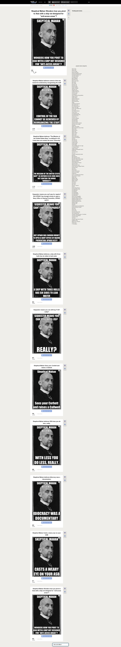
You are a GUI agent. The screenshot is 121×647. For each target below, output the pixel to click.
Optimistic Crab (75, 163)
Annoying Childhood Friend (77, 73)
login (89, 2)
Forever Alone (74, 112)
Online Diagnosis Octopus (76, 162)
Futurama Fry (74, 117)
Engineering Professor (76, 103)
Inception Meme (75, 142)
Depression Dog (75, 100)
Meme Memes (74, 156)
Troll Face (73, 218)
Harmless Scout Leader (76, 124)
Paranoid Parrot (75, 167)
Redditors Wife (74, 178)
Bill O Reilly (74, 83)
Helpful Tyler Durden (75, 126)
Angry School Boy (75, 72)
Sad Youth (74, 184)
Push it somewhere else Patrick (77, 174)
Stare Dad (73, 208)
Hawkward (74, 125)
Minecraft (73, 155)
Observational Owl (75, 161)
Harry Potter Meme (75, 136)
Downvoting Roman (75, 101)
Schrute (73, 186)
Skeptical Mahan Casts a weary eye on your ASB (47, 534)
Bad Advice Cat (75, 79)
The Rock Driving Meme (76, 215)
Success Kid (74, 210)
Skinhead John (74, 203)
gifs (66, 5)
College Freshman (75, 90)
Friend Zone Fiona (75, 115)
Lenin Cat (73, 153)
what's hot (40, 2)
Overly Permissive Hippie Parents (78, 166)
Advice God (74, 70)
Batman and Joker (75, 80)
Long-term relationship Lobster (77, 154)
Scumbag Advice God (76, 189)
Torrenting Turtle (75, 216)
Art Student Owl (75, 77)
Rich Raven (74, 181)
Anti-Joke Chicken (75, 76)
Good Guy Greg (75, 121)
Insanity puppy (74, 143)
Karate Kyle (74, 150)
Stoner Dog (74, 209)
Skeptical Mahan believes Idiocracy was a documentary (46, 478)
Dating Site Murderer (75, 98)
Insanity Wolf (74, 144)
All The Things (74, 71)
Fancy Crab (74, 109)
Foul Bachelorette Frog (76, 114)
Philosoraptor (74, 169)
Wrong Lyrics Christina (76, 221)
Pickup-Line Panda (75, 172)
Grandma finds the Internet (77, 123)
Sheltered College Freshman (77, 198)
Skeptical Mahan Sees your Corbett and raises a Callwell (46, 367)
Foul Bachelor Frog (75, 113)
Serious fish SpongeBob (76, 196)
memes (63, 5)
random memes (49, 2)
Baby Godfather (75, 78)
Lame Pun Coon (75, 151)
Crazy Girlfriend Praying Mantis (77, 95)
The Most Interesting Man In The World (79, 214)
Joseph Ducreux (75, 148)
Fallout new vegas (75, 107)
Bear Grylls (74, 82)
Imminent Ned (74, 141)
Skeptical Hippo (75, 202)
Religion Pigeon (75, 180)
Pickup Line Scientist (76, 171)
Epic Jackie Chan (75, 104)
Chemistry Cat (74, 89)
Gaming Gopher (75, 119)
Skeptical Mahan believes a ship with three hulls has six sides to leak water (46, 255)
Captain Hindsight (75, 88)
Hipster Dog (74, 131)
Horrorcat (73, 138)
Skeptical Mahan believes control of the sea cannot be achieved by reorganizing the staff (46, 82)
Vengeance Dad (75, 220)
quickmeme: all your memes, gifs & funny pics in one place (33, 2)
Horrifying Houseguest (76, 137)
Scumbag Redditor (75, 193)
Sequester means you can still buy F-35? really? (47, 311)
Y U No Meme (74, 224)
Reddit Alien (74, 177)
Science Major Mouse (76, 187)
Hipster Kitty (74, 135)
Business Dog (74, 85)
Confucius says (75, 92)
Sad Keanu (74, 183)
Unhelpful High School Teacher (77, 219)
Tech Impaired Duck (75, 213)
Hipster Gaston (74, 132)
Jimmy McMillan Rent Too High (77, 145)
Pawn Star (74, 168)
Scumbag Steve (75, 195)
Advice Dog (74, 68)
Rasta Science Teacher (76, 175)
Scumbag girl (74, 191)
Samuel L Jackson (75, 185)
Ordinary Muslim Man (76, 165)
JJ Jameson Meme (75, 147)
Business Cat (74, 84)
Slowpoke (73, 204)
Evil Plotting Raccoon (76, 106)
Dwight (73, 102)
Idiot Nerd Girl (74, 139)
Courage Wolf (74, 94)
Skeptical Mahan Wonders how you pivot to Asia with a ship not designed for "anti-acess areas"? (46, 591)
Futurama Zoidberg (75, 118)
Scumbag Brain (74, 190)
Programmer (74, 173)
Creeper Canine (74, 96)
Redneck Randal (75, 179)
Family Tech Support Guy (76, 108)
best (45, 2)
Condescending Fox (75, 91)
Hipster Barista (74, 130)
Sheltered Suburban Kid (76, 199)
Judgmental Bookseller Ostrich (77, 149)
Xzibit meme (74, 222)
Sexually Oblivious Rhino (76, 197)
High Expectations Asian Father (77, 127)
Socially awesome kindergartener (78, 205)
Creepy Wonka (74, 97)
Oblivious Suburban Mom (76, 160)
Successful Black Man (76, 212)
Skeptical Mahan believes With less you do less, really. (46, 422)
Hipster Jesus (74, 133)
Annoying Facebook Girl (76, 74)
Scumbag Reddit (75, 192)
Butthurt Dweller (75, 86)
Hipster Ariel (74, 129)
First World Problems (76, 111)
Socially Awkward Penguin (76, 207)
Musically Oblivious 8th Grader (77, 159)
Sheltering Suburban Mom (76, 201)
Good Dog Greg (75, 120)
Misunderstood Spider (76, 157)
